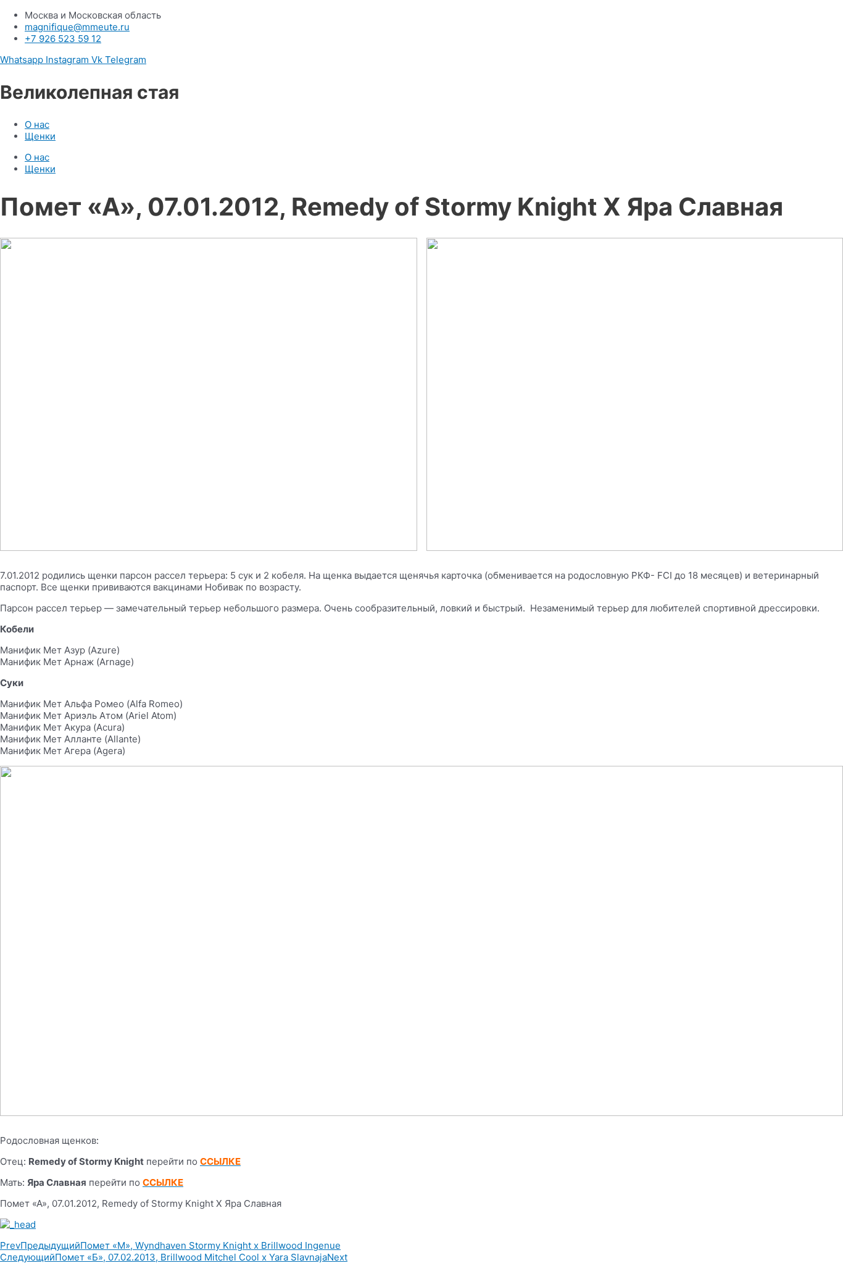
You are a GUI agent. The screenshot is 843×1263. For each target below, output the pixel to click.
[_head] (421, 1224)
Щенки (40, 136)
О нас (37, 124)
